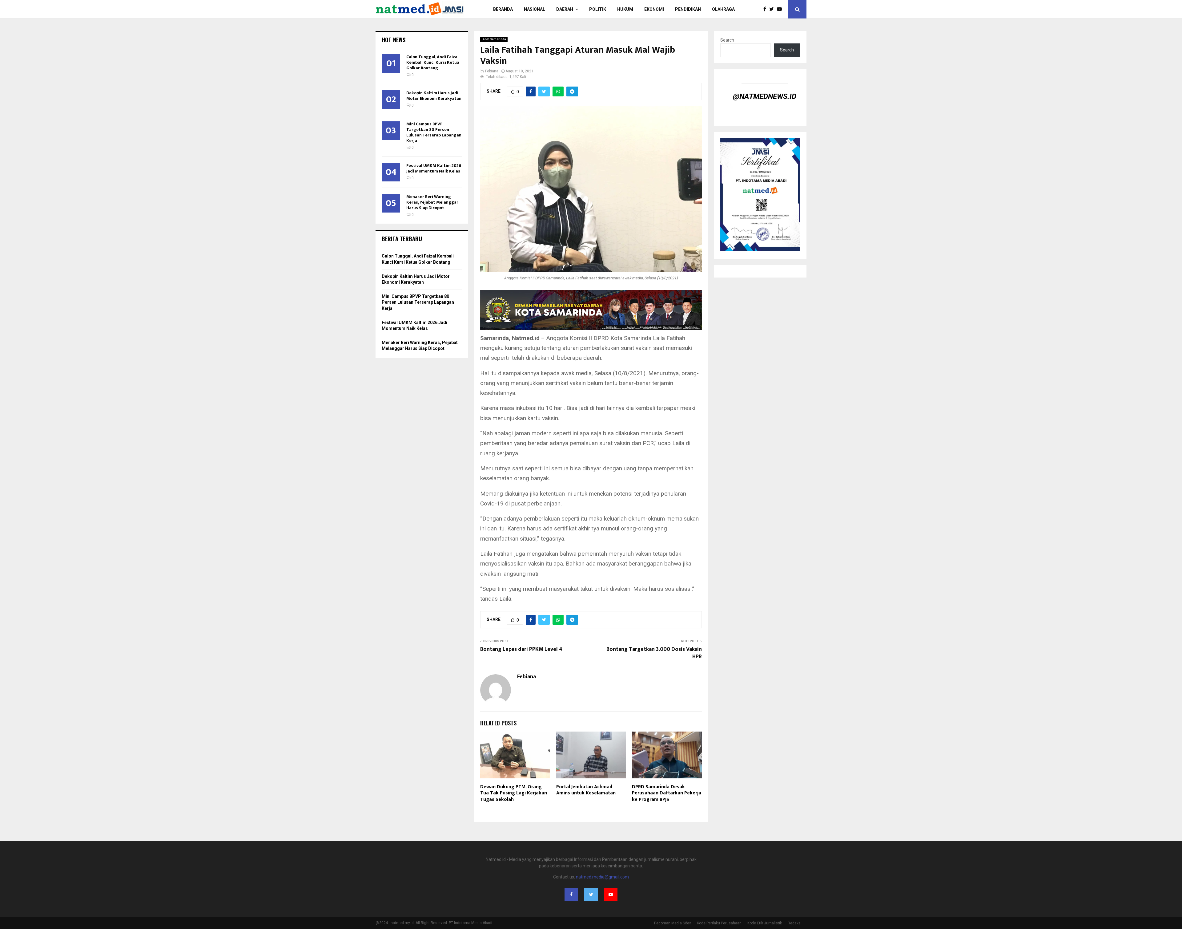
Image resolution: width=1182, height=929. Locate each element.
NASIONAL (534, 9)
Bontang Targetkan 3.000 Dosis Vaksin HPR (654, 653)
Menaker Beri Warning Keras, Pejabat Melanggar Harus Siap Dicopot (432, 202)
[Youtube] (781, 9)
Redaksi (795, 923)
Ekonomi (654, 9)
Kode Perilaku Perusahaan (719, 923)
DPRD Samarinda (494, 39)
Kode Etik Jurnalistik (764, 923)
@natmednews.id (764, 96)
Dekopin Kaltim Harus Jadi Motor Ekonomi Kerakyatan (433, 95)
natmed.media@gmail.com (602, 876)
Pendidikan (688, 9)
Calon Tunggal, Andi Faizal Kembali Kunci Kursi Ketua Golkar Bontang (432, 62)
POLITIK (597, 9)
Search (727, 40)
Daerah (564, 9)
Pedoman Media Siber (672, 923)
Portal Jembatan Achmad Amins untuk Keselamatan (586, 790)
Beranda (503, 9)
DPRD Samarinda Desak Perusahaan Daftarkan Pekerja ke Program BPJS (666, 793)
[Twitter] (773, 9)
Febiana (491, 71)
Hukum (625, 9)
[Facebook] (766, 9)
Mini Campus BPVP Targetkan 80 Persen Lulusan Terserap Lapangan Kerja (433, 132)
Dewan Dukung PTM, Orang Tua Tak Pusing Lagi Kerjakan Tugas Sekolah (513, 793)
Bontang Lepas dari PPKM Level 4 (521, 649)
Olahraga (723, 9)
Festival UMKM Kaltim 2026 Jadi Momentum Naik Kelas (433, 168)
